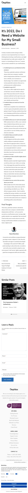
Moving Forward (14, 418)
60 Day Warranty (14, 447)
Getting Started (14, 413)
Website (4, 369)
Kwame (6, 307)
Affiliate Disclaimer (14, 443)
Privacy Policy (14, 440)
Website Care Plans (14, 422)
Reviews (14, 425)
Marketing (9, 27)
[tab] (11, 314)
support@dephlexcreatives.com (14, 460)
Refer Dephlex (14, 438)
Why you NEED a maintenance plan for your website (21, 264)
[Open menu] (25, 3)
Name (4, 356)
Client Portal (14, 427)
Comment (5, 334)
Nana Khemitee (6, 48)
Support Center (14, 436)
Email (4, 363)
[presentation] (14, 291)
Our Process (14, 416)
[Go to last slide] (4, 298)
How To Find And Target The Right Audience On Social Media (6, 265)
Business (4, 27)
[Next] (24, 298)
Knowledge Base (14, 433)
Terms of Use (14, 445)
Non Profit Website (14, 420)
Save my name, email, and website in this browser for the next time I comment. (14, 374)
